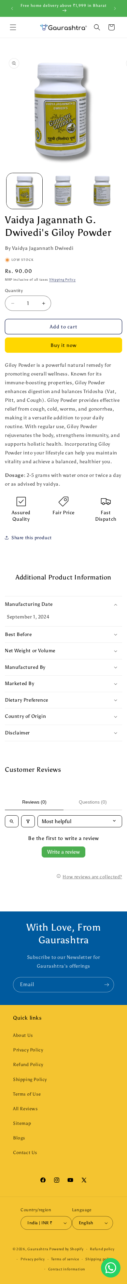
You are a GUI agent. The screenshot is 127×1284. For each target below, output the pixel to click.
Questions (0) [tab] (93, 802)
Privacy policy (33, 1259)
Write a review (63, 852)
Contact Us (25, 1152)
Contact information (66, 1269)
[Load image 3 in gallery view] (102, 191)
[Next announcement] (115, 8)
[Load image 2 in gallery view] (63, 191)
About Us (23, 1035)
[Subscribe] (106, 984)
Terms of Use (27, 1094)
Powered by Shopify (66, 1249)
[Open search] (12, 821)
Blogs (19, 1138)
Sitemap (22, 1123)
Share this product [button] (31, 537)
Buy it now (63, 345)
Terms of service (65, 1259)
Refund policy (102, 1249)
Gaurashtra (37, 1249)
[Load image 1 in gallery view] (24, 191)
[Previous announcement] (12, 8)
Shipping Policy (62, 280)
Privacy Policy (28, 1050)
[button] (13, 27)
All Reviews (25, 1109)
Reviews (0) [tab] (34, 802)
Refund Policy (28, 1064)
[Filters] (28, 821)
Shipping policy (99, 1259)
